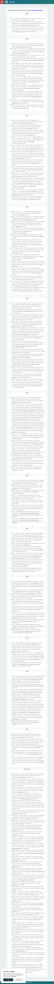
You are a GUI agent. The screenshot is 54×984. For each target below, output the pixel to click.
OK (8, 979)
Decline (18, 979)
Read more (13, 976)
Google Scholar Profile (37, 10)
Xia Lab (12, 2)
